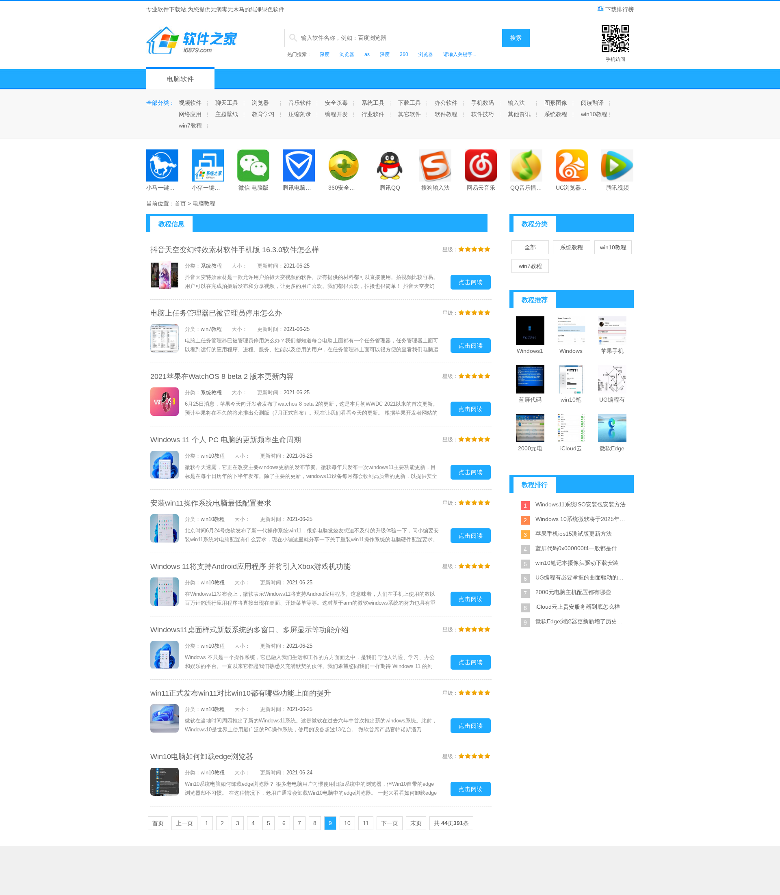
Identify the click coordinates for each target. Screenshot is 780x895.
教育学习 (263, 114)
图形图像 (555, 102)
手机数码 (482, 102)
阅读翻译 (592, 102)
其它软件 (409, 114)
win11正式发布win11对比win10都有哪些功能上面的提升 (240, 693)
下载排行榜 (619, 9)
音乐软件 (299, 102)
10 (347, 823)
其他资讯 (519, 114)
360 (404, 54)
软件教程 (446, 114)
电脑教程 (204, 203)
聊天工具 (226, 102)
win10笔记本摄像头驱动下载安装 (577, 563)
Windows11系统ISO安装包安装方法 (580, 504)
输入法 (516, 102)
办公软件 (446, 102)
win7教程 (190, 125)
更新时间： (270, 266)
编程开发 (336, 114)
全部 (530, 247)
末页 (416, 823)
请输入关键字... (459, 54)
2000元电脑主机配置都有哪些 (573, 592)
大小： (239, 266)
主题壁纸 (226, 114)
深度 (324, 54)
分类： (193, 266)
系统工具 (373, 102)
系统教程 (555, 114)
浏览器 (347, 54)
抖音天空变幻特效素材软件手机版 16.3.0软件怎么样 (234, 250)
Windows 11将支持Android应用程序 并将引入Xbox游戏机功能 (250, 566)
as (367, 54)
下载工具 (409, 102)
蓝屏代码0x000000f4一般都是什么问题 (580, 548)
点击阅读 (471, 282)
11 (366, 823)
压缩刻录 (299, 114)
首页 (180, 203)
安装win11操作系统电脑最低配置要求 (210, 503)
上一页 (184, 823)
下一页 (389, 823)
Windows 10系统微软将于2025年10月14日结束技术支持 (580, 519)
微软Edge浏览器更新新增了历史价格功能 (580, 621)
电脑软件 (180, 79)
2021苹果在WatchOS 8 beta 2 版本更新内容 (222, 376)
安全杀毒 (336, 102)
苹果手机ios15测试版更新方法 (573, 533)
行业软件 (373, 114)
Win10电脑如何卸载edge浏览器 (201, 756)
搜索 (516, 38)
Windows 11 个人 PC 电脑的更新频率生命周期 (225, 440)
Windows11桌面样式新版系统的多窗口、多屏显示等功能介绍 (249, 630)
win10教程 (594, 114)
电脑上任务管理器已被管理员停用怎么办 (216, 313)
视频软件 (190, 102)
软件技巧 (482, 114)
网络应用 (190, 114)
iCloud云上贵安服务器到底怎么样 (577, 606)
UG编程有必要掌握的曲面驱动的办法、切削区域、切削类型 (580, 577)
